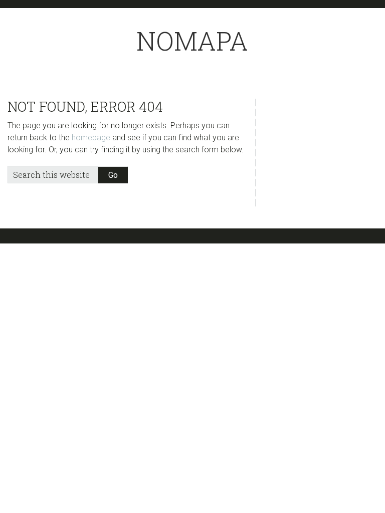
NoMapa (192, 41)
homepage (91, 137)
